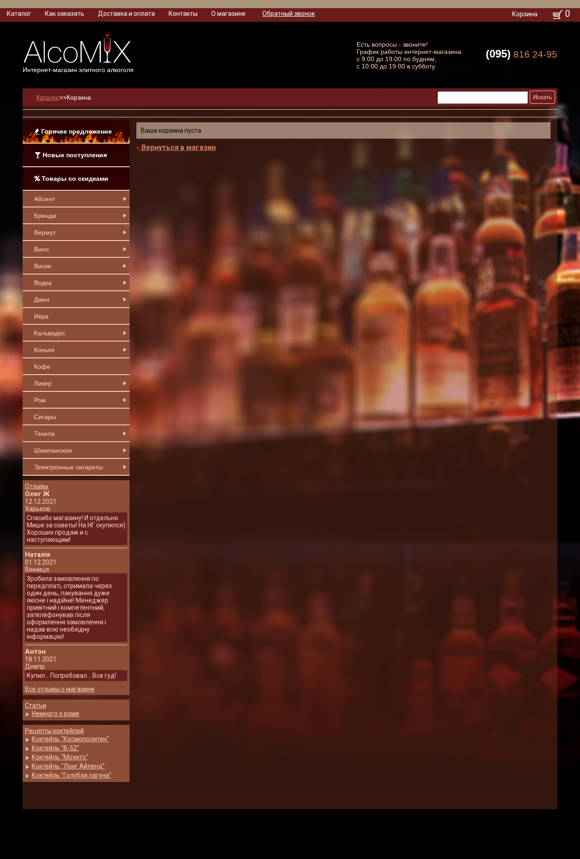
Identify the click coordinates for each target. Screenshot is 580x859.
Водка (43, 282)
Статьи (35, 705)
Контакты (183, 13)
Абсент (44, 199)
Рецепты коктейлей (54, 730)
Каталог (19, 13)
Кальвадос (49, 333)
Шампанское (53, 450)
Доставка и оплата (126, 13)
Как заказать (64, 13)
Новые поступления (74, 155)
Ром (40, 400)
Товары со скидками (74, 178)
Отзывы (36, 486)
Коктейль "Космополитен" (70, 739)
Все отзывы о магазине (60, 689)
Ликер (43, 383)
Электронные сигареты (68, 467)
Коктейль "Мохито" (60, 757)
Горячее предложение (75, 131)
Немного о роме (55, 713)
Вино (41, 249)
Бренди (45, 215)
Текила (44, 433)
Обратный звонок (288, 13)
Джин (41, 299)
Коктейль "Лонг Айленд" (68, 766)
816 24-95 (521, 54)
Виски (42, 266)
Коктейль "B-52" (55, 748)
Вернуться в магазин (178, 147)
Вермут (45, 232)
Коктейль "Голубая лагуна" (71, 775)
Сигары (45, 416)
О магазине (228, 13)
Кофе (42, 366)
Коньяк (44, 349)
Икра (41, 316)
